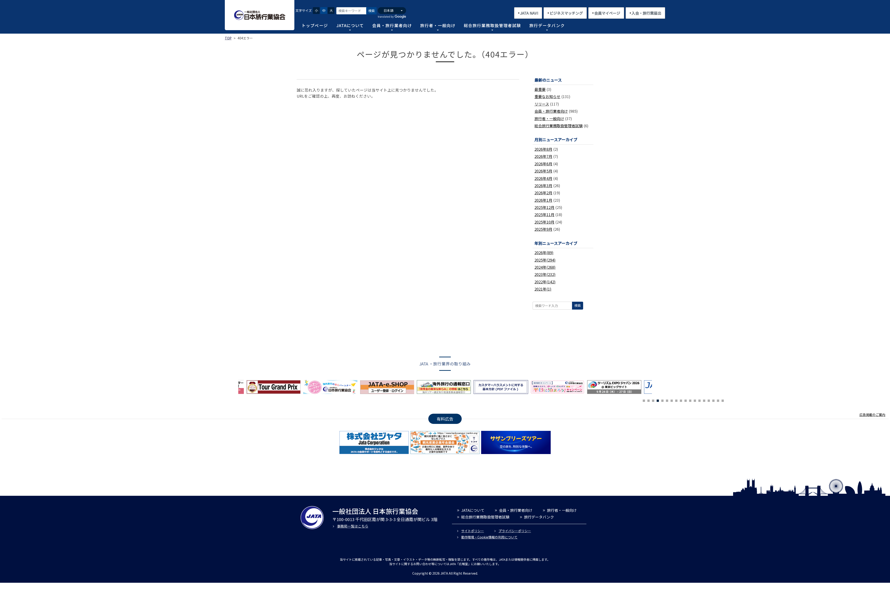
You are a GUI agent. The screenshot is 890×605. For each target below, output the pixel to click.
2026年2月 (543, 192)
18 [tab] (722, 400)
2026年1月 (543, 200)
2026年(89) (543, 252)
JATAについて (350, 25)
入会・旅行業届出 (646, 13)
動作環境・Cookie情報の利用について (489, 537)
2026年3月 (543, 185)
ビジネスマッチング (566, 13)
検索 (371, 10)
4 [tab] (657, 400)
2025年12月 (544, 207)
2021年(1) (542, 289)
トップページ (315, 25)
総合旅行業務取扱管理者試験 (492, 25)
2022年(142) (545, 282)
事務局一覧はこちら (352, 526)
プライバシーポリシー (515, 530)
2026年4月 (543, 178)
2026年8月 (543, 149)
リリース (541, 104)
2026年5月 (543, 171)
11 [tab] (690, 400)
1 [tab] (644, 400)
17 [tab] (718, 400)
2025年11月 (544, 214)
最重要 (540, 89)
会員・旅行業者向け (392, 25)
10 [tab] (685, 400)
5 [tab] (662, 400)
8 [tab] (676, 400)
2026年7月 (543, 156)
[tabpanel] (388, 387)
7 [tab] (671, 400)
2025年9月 (543, 229)
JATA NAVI (529, 13)
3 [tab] (653, 400)
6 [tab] (667, 400)
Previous (234, 388)
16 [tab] (713, 400)
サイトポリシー (472, 530)
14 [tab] (704, 400)
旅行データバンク (547, 25)
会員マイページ (607, 13)
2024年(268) (545, 267)
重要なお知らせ (547, 96)
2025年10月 (544, 222)
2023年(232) (545, 274)
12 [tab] (695, 400)
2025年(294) (545, 260)
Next (655, 388)
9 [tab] (681, 400)
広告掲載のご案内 (872, 414)
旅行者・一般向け (437, 25)
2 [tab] (648, 400)
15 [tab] (708, 400)
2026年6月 (543, 163)
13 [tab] (699, 400)
